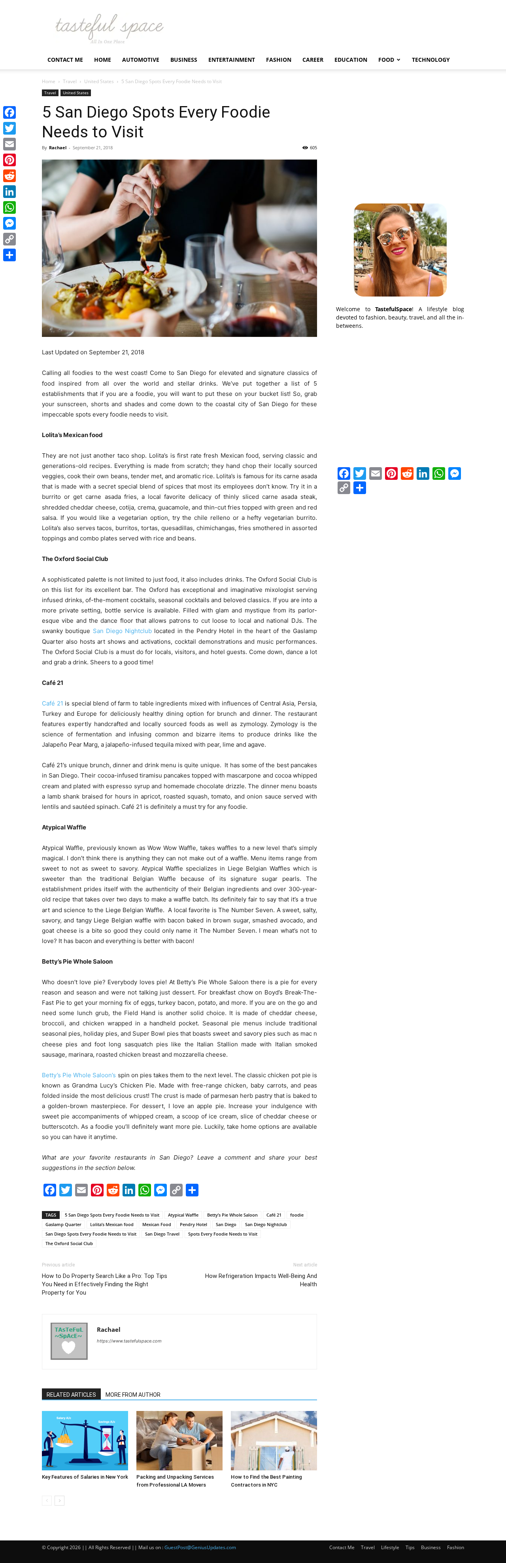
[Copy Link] (9, 239)
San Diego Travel (162, 1234)
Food (386, 59)
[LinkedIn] (9, 192)
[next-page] (59, 1501)
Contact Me (65, 59)
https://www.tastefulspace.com (129, 1341)
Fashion (278, 59)
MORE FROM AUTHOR (133, 1395)
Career (312, 59)
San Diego (226, 1224)
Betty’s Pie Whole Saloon (232, 1215)
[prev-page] (47, 1501)
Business (183, 59)
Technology (431, 59)
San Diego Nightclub (122, 631)
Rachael (57, 147)
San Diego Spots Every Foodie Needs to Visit (90, 1234)
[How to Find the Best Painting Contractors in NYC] (274, 1440)
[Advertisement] (400, 138)
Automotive (140, 59)
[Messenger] (9, 223)
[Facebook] (9, 112)
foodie (297, 1215)
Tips (410, 1547)
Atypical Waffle (183, 1215)
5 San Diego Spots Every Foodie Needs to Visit (112, 1215)
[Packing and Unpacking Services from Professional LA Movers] (179, 1440)
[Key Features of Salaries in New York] (85, 1440)
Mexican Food (156, 1224)
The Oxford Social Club (69, 1243)
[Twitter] (9, 128)
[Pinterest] (9, 160)
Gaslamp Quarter (63, 1224)
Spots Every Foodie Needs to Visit (222, 1234)
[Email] (9, 144)
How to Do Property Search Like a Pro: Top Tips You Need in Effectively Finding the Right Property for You (104, 1284)
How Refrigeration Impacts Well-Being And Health (261, 1280)
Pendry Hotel (193, 1224)
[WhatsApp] (9, 207)
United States (99, 81)
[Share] (9, 255)
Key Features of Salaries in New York (85, 1477)
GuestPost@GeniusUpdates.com (200, 1547)
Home (102, 59)
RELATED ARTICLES (71, 1395)
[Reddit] (9, 176)
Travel (70, 81)
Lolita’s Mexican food (112, 1224)
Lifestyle (390, 1547)
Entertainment (231, 59)
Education (350, 59)
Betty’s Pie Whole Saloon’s (79, 1075)
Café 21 (52, 703)
